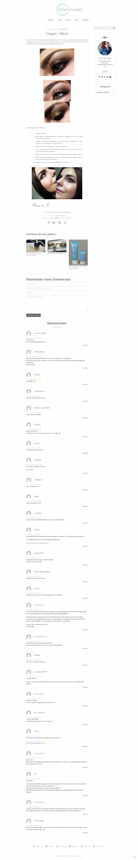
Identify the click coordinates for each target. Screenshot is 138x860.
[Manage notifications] (134, 857)
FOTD (55, 212)
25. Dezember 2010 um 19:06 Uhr (33, 534)
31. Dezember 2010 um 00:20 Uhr (33, 825)
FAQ (76, 20)
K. (36, 773)
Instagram (62, 846)
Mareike (38, 459)
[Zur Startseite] (69, 9)
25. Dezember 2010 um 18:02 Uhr (33, 356)
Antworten (85, 345)
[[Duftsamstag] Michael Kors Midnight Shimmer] (35, 246)
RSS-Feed (99, 846)
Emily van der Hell (42, 407)
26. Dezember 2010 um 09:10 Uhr (33, 660)
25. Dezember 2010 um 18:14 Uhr (33, 448)
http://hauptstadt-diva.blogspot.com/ (37, 543)
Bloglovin (87, 846)
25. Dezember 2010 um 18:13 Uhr (33, 429)
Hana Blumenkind (42, 571)
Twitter (50, 846)
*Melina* (39, 479)
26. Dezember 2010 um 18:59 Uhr (33, 717)
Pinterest (75, 846)
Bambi (37, 655)
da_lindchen (40, 712)
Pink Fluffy (39, 820)
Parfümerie (67, 212)
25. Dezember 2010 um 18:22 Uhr (33, 464)
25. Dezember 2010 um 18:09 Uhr (33, 412)
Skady (37, 529)
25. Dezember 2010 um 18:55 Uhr (33, 518)
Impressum (74, 856)
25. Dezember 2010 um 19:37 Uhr (33, 558)
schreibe (56, 218)
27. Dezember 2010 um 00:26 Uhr (33, 758)
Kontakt (85, 20)
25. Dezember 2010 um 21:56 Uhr (33, 641)
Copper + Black (57, 33)
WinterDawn (40, 351)
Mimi (37, 496)
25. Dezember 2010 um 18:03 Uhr (33, 379)
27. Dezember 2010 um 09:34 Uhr (33, 807)
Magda (38, 424)
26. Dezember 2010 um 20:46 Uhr (33, 736)
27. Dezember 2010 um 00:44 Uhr (33, 778)
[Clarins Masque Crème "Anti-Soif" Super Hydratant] (78, 252)
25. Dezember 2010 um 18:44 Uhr (33, 501)
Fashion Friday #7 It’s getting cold (56, 253)
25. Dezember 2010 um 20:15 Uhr (33, 576)
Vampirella (39, 553)
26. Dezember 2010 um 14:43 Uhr (33, 698)
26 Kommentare (63, 29)
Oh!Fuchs (64, 856)
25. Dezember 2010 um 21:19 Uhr (33, 610)
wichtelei (38, 513)
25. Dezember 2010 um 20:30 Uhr (33, 593)
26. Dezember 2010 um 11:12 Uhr (33, 676)
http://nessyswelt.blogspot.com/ (36, 743)
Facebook (39, 846)
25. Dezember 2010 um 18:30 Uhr (33, 484)
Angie (37, 443)
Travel (68, 20)
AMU (51, 212)
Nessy (37, 731)
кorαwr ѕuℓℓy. (40, 333)
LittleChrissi (40, 391)
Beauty (51, 20)
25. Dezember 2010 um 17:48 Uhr (33, 338)
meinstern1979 (41, 671)
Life (59, 20)
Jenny (37, 588)
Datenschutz (80, 856)
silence (37, 374)
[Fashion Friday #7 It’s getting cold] (57, 246)
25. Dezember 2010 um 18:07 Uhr (33, 396)
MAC (60, 212)
